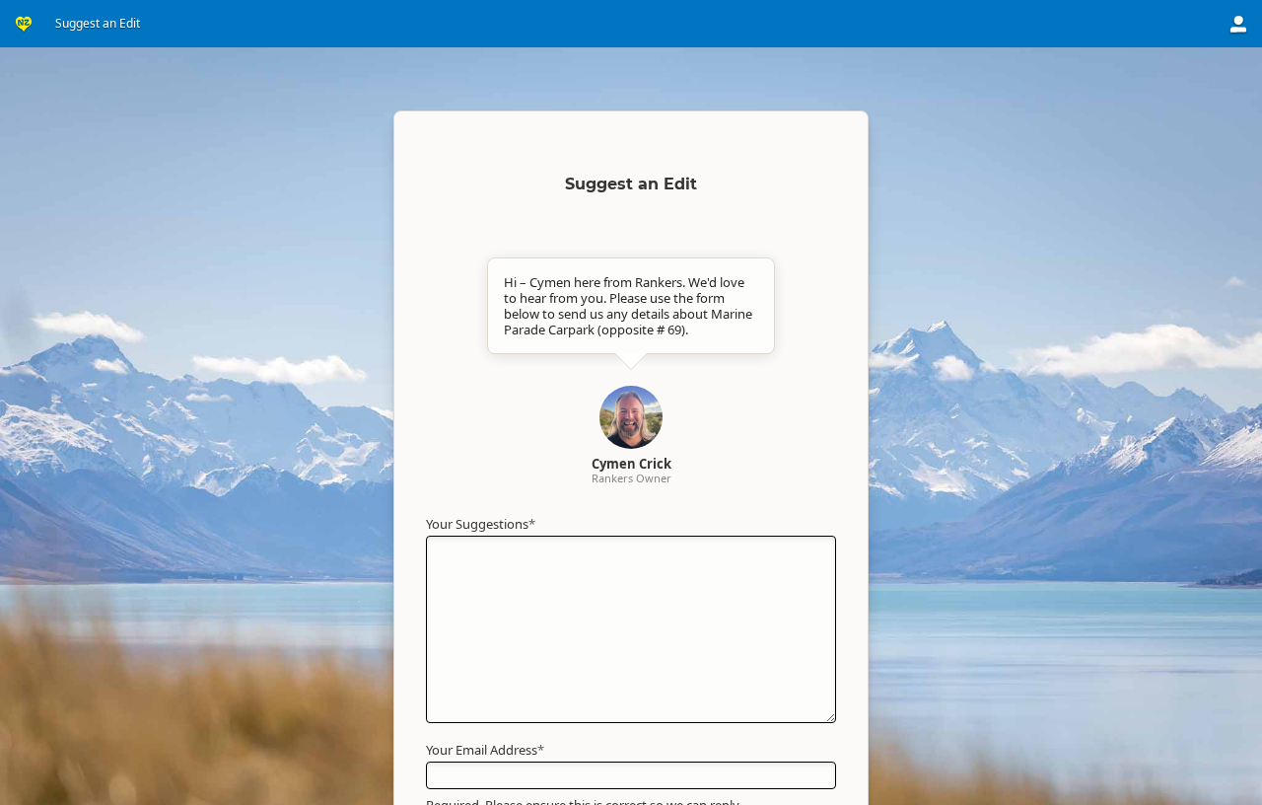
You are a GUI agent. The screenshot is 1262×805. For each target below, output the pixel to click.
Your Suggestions (480, 524)
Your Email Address (485, 750)
